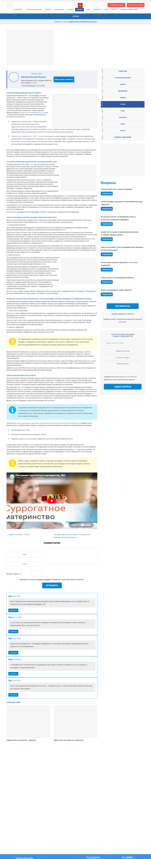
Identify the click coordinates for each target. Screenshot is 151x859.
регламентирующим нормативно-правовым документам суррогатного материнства (47, 423)
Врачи (114, 9)
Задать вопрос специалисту (64, 79)
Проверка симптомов (128, 9)
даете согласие (44, 579)
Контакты (97, 9)
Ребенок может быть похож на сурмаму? (117, 189)
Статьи (79, 9)
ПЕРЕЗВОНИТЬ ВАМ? (116, 5)
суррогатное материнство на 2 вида (34, 112)
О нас (88, 9)
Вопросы (108, 183)
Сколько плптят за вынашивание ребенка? (117, 278)
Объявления (59, 9)
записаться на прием (135, 5)
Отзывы (70, 9)
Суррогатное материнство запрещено (69, 740)
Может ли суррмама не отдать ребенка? (116, 290)
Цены (107, 9)
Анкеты (48, 9)
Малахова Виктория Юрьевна (33, 77)
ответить (13, 610)
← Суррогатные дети (14, 534)
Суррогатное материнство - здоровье (21, 740)
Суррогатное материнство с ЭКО (24, 136)
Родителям (18, 9)
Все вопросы (122, 306)
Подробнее (107, 193)
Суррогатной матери (34, 9)
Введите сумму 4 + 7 (14, 574)
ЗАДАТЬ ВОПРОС (122, 386)
